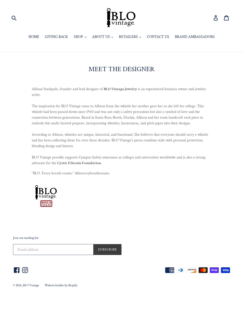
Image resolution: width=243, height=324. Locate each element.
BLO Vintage (31, 285)
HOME (33, 36)
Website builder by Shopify (61, 285)
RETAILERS (129, 36)
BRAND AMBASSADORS (195, 36)
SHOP (79, 36)
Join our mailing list (25, 238)
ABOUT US (101, 36)
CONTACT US (158, 36)
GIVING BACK (56, 36)
